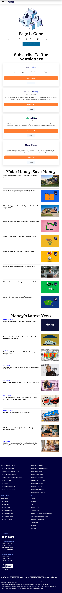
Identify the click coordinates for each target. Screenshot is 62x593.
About (33, 498)
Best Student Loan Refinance (39, 468)
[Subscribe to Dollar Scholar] (31, 126)
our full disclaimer (45, 584)
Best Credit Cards (6, 480)
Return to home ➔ (31, 44)
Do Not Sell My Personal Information (41, 513)
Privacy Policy (35, 507)
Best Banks (4, 483)
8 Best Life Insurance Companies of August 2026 (19, 282)
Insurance (6, 335)
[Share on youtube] (12, 537)
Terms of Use (35, 510)
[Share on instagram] (9, 537)
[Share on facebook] (3, 537)
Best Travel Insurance (7, 516)
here (42, 588)
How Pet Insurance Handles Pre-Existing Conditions (21, 382)
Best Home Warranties (37, 489)
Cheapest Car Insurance (38, 480)
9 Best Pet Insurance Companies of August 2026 (19, 236)
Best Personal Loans (37, 474)
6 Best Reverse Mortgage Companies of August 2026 (21, 221)
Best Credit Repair (36, 471)
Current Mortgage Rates (8, 465)
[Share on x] (6, 537)
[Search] (5, 2)
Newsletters (4, 498)
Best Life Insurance (36, 486)
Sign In (52, 1)
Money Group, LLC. (14, 576)
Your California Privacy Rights (39, 516)
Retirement (6, 365)
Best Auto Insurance (37, 477)
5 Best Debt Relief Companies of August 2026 (18, 251)
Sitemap (33, 525)
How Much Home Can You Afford (10, 471)
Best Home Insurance (37, 483)
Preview (31, 83)
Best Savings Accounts (8, 486)
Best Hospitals (5, 507)
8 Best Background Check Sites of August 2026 (19, 266)
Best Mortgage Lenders (7, 468)
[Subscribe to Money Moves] (31, 152)
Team (32, 504)
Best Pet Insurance (6, 519)
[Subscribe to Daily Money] (31, 74)
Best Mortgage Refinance (8, 474)
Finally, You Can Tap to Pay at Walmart (16, 412)
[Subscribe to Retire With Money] (31, 100)
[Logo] (11, 2)
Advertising (34, 522)
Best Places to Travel (7, 513)
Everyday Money (8, 319)
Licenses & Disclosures (37, 519)
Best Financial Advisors (38, 492)
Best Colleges (5, 504)
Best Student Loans (37, 465)
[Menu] (2, 2)
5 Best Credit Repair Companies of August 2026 (19, 191)
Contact (33, 501)
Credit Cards (7, 395)
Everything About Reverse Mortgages (11, 477)
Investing (6, 350)
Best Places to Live (6, 510)
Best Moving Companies (8, 489)
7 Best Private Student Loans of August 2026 (18, 297)
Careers (33, 528)
